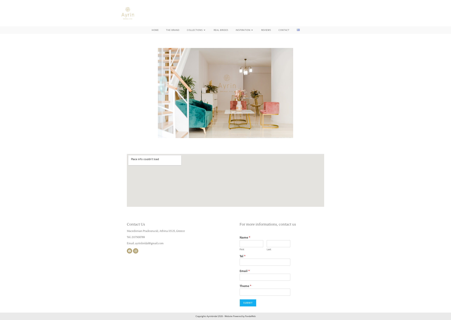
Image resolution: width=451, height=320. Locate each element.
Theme (245, 286)
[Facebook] (129, 251)
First (242, 249)
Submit (248, 302)
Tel (243, 256)
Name (245, 237)
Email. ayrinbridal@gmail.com (145, 243)
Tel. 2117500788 (136, 237)
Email (245, 271)
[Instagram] (135, 251)
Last (269, 249)
